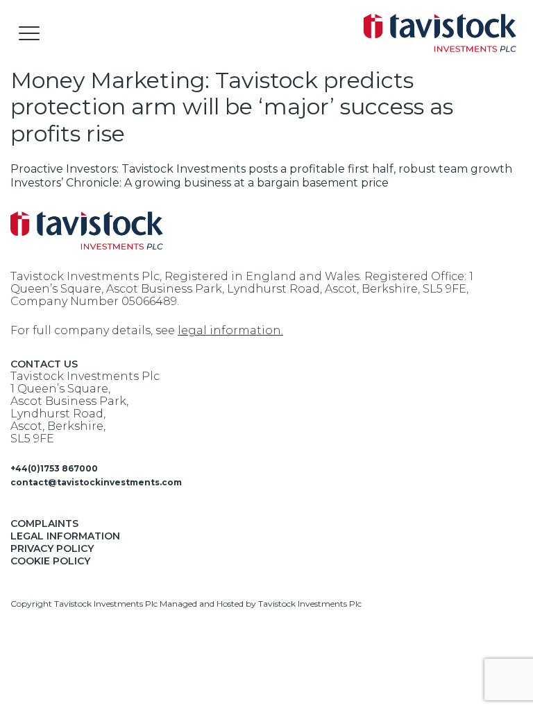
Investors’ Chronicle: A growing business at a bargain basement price (199, 182)
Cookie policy (50, 561)
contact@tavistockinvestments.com (96, 482)
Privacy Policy (52, 548)
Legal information (65, 536)
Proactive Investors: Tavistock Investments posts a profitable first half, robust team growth (261, 168)
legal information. (230, 330)
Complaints (44, 523)
